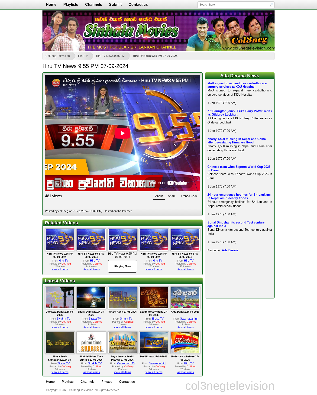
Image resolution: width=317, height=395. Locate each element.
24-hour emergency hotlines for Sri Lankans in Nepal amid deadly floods (239, 196)
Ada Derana (230, 250)
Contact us (138, 4)
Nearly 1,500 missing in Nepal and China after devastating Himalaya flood (236, 140)
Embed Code (189, 196)
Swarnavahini (188, 318)
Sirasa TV (95, 318)
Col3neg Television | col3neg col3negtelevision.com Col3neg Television (158, 30)
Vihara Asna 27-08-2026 (122, 311)
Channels (93, 4)
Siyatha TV (63, 318)
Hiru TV (83, 56)
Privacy (106, 381)
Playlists (70, 4)
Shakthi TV (95, 363)
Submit (115, 4)
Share (172, 196)
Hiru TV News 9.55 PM (110, 56)
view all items (60, 269)
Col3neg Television (57, 56)
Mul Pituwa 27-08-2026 (153, 356)
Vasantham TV (126, 363)
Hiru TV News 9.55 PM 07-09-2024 (155, 56)
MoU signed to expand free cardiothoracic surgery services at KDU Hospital (237, 84)
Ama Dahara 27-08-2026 (185, 311)
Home (51, 4)
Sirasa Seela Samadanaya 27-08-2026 (60, 359)
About (159, 196)
